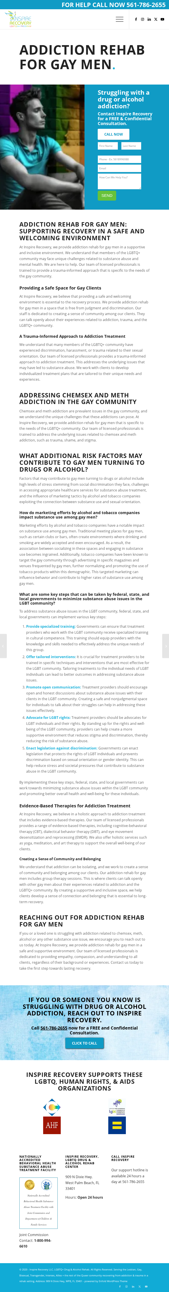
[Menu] (117, 19)
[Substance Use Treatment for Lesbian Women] (165, 646)
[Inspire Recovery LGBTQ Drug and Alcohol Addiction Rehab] (18, 19)
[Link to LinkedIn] (149, 19)
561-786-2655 (146, 4)
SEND (106, 195)
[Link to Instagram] (142, 19)
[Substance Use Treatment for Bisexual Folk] (3, 646)
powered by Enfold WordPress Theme (105, 1281)
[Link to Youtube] (162, 19)
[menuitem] (117, 19)
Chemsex (77, 395)
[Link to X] (155, 19)
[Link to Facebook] (136, 19)
